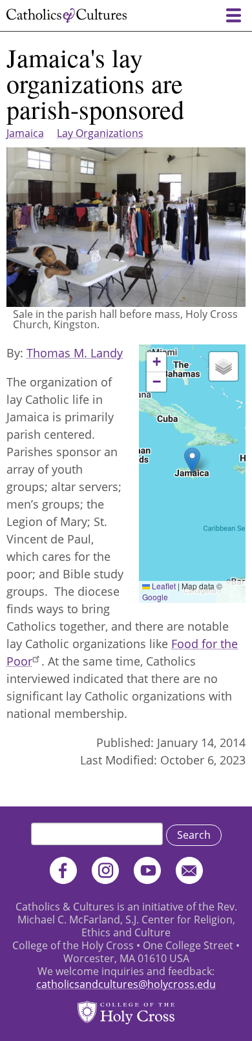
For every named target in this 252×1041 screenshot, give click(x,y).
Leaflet (163, 585)
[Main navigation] (233, 15)
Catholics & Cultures (66, 15)
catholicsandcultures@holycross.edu (126, 984)
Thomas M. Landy (74, 353)
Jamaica (25, 133)
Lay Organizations (100, 133)
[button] (192, 460)
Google (155, 596)
